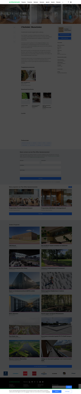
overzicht (27, 391)
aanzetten (48, 391)
